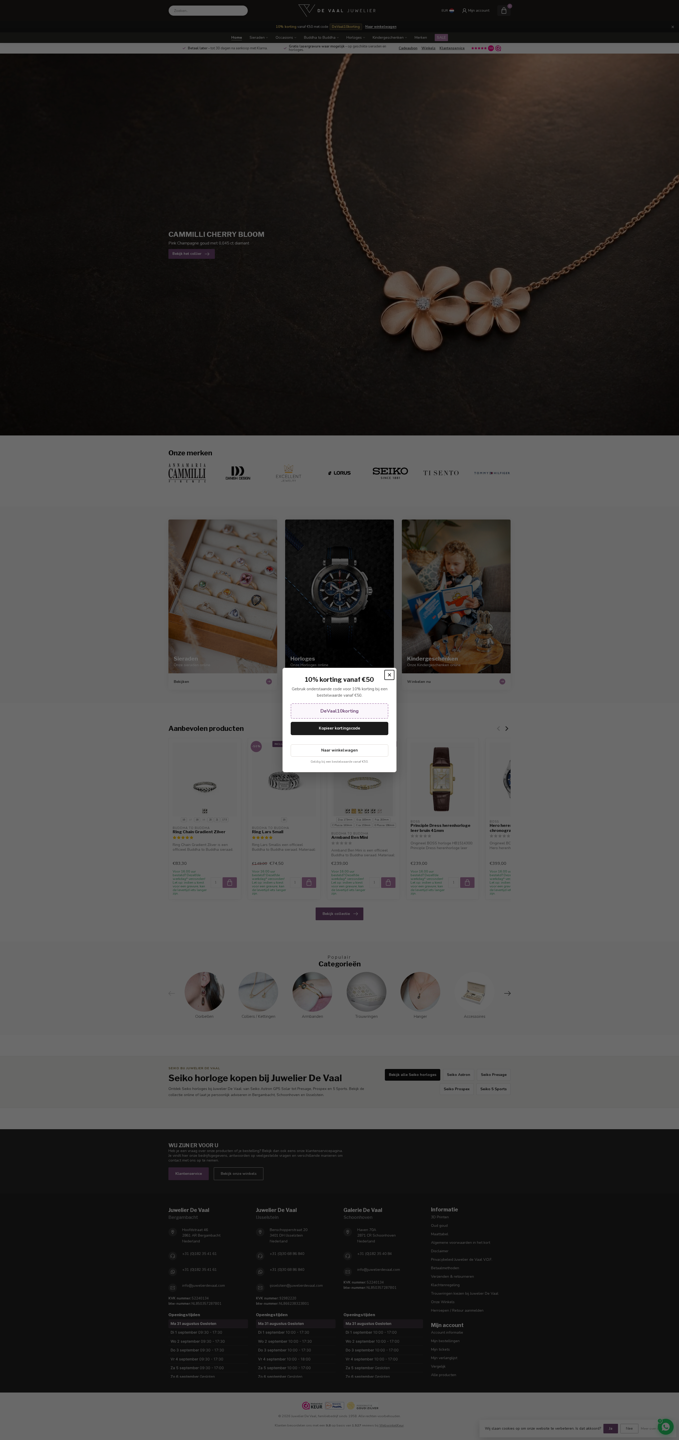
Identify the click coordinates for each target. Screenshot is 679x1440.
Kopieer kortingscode (339, 728)
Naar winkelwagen (339, 750)
